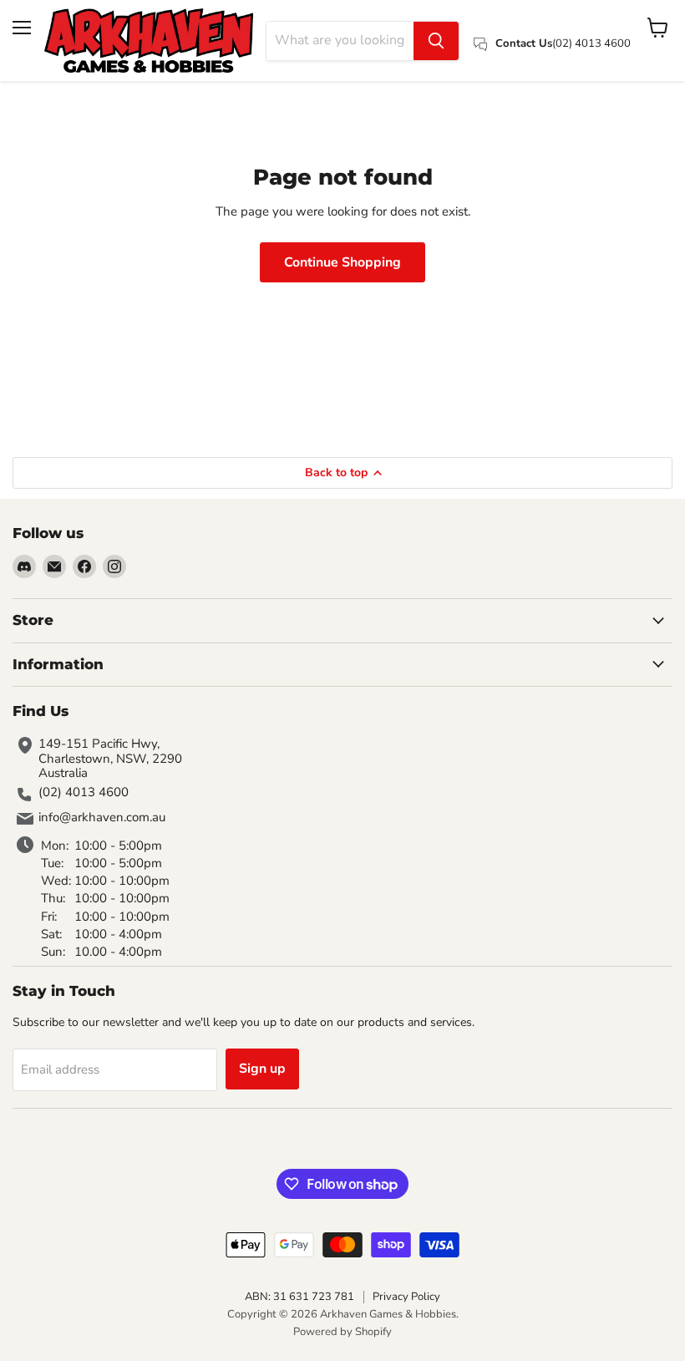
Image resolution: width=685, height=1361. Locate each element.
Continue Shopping (342, 262)
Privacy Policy (406, 1296)
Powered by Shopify (342, 1331)
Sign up (262, 1068)
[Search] (436, 41)
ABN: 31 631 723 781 (299, 1296)
